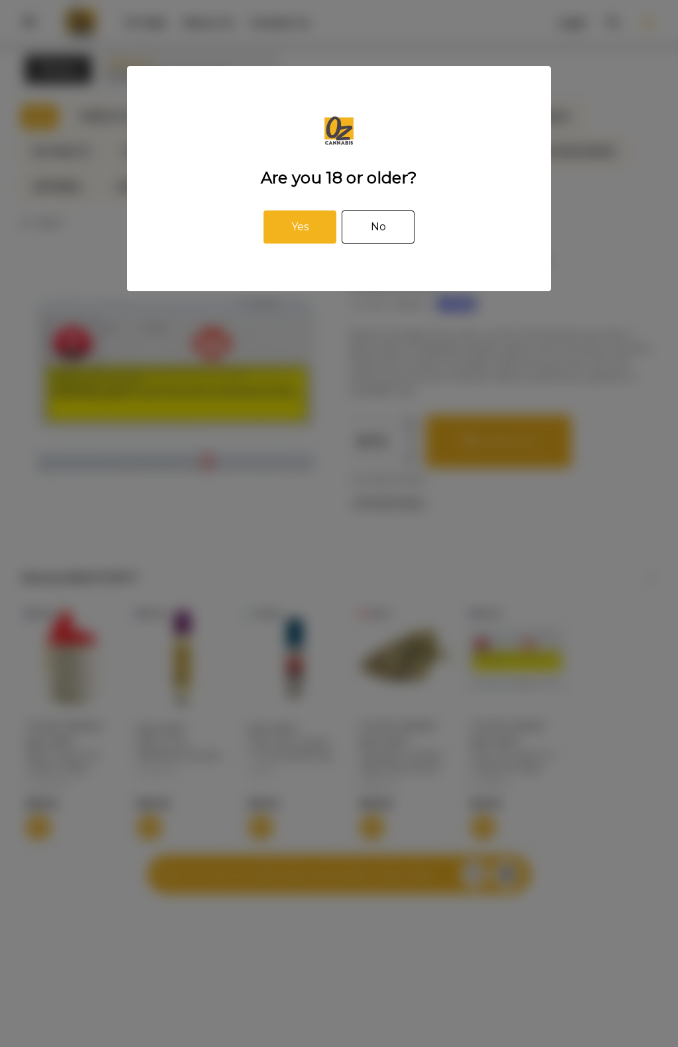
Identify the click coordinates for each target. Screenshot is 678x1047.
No (378, 226)
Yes (300, 226)
